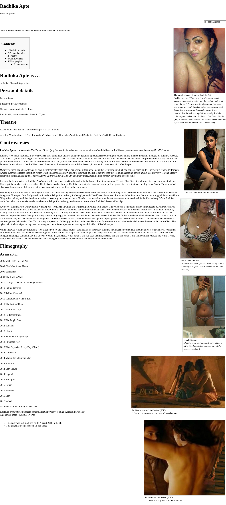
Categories (5, 415)
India (14, 415)
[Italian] (215, 19)
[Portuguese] (218, 19)
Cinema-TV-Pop (27, 415)
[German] (211, 19)
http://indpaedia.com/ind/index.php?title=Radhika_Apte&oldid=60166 (50, 411)
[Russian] (221, 19)
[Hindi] (202, 19)
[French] (208, 19)
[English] (205, 19)
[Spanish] (224, 19)
